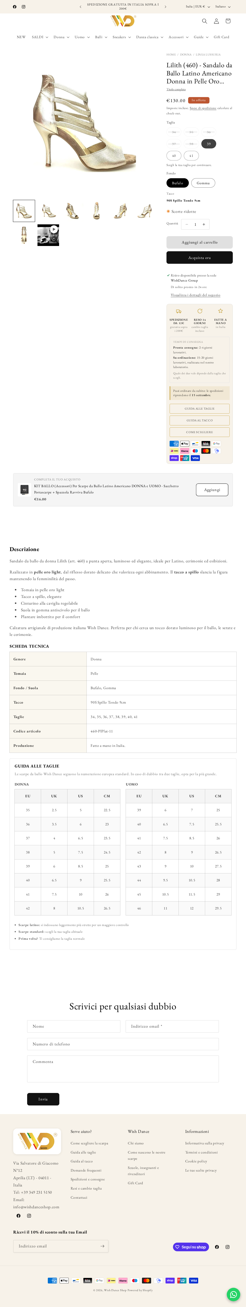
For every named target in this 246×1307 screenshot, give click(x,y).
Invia (43, 1099)
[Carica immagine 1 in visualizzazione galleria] (24, 211)
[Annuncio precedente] (80, 7)
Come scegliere (199, 432)
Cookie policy (196, 1161)
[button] (39, 37)
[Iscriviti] (102, 1246)
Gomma (203, 182)
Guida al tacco (200, 420)
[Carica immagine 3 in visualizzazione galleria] (72, 211)
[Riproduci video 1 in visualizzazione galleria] (48, 235)
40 (174, 155)
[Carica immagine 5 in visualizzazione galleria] (121, 211)
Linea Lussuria (208, 54)
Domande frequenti (86, 1170)
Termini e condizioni (201, 1152)
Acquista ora (199, 257)
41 (191, 155)
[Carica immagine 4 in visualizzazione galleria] (97, 211)
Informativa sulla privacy (205, 1143)
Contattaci (79, 1197)
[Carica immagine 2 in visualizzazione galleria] (48, 211)
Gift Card (135, 1182)
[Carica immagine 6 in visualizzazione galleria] (145, 211)
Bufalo (177, 182)
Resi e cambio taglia (86, 1188)
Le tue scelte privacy (201, 1170)
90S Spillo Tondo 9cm (183, 200)
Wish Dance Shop (115, 1290)
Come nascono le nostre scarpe (147, 1155)
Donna (186, 54)
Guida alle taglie (200, 409)
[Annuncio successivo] (165, 7)
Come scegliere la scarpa (89, 1143)
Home (171, 54)
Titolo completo (176, 89)
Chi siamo (136, 1143)
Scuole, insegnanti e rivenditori (143, 1171)
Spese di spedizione (203, 108)
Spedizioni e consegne (88, 1179)
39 (209, 143)
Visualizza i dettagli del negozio (196, 294)
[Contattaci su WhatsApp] (233, 1294)
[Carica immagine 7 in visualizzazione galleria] (24, 235)
